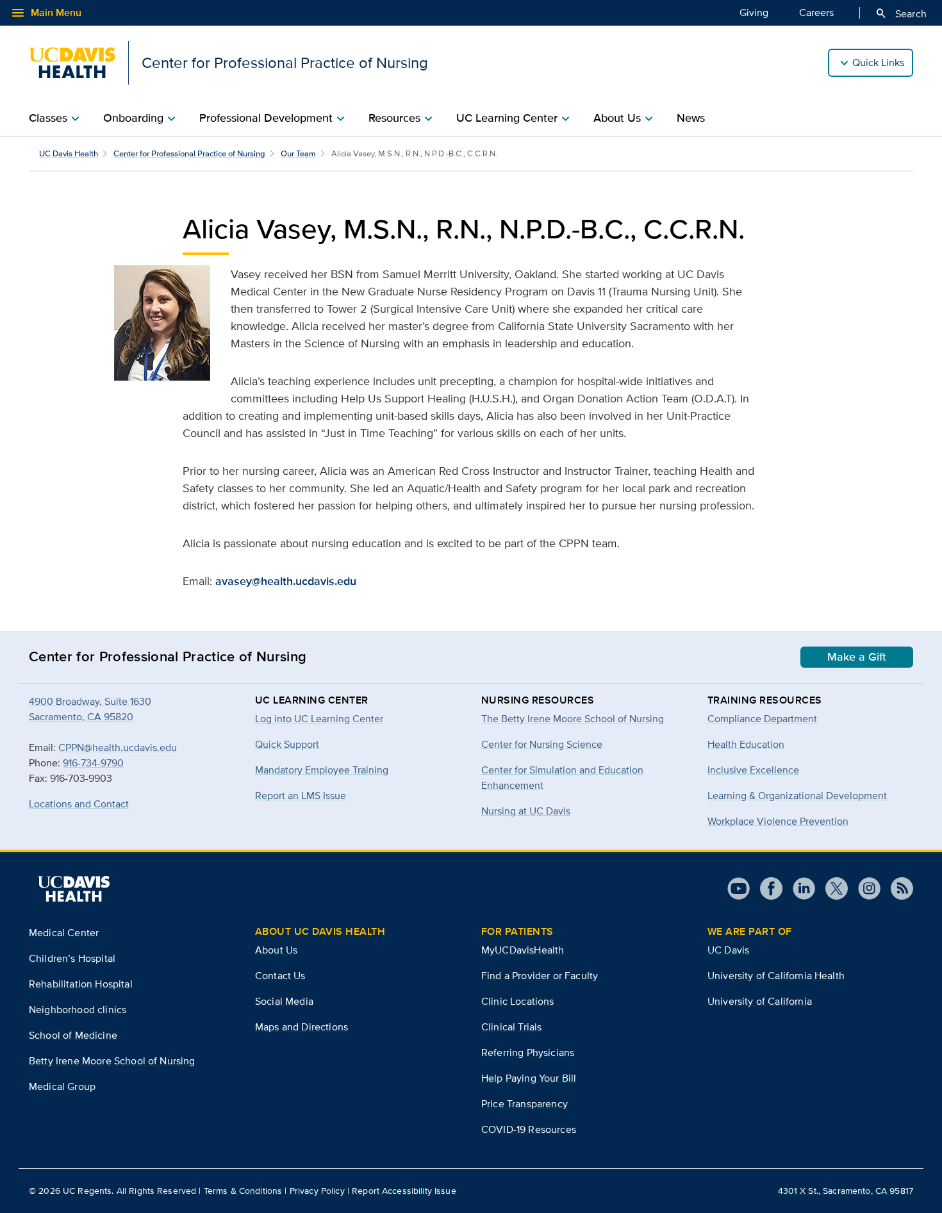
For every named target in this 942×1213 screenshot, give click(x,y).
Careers (816, 12)
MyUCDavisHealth (522, 950)
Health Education (745, 744)
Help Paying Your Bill (528, 1078)
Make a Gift (856, 656)
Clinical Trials (511, 1026)
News (691, 118)
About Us (276, 950)
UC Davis (728, 950)
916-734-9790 (93, 762)
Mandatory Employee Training (321, 770)
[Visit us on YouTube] (738, 888)
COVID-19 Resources (528, 1129)
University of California (759, 1001)
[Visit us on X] (831, 888)
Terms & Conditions (243, 1190)
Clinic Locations (517, 1001)
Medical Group (62, 1086)
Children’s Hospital (72, 958)
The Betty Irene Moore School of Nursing (572, 718)
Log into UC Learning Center (319, 718)
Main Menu (45, 13)
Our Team (298, 153)
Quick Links (878, 62)
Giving (754, 12)
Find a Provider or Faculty (539, 975)
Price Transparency (524, 1103)
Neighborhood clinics (77, 1009)
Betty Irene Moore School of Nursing (112, 1060)
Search (901, 13)
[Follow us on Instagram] (864, 888)
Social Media (284, 1001)
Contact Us (280, 975)
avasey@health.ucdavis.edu (285, 581)
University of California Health (776, 975)
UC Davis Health (68, 153)
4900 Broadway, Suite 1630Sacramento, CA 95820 (90, 709)
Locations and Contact (79, 803)
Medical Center (64, 932)
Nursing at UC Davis (525, 811)
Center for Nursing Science (541, 744)
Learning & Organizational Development (797, 795)
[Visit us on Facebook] (766, 888)
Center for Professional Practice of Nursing (189, 153)
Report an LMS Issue (300, 795)
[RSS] (896, 888)
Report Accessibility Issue (404, 1190)
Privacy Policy (317, 1190)
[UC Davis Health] (74, 889)
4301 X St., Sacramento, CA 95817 (845, 1190)
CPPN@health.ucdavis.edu (117, 747)
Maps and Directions (301, 1026)
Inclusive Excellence (753, 770)
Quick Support (287, 744)
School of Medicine (73, 1035)
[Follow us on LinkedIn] (798, 888)
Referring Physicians (527, 1052)
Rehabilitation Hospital (81, 984)
